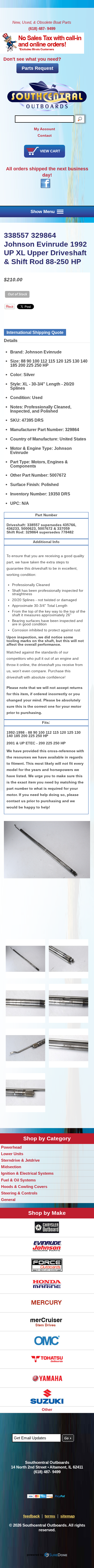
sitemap (67, 1516)
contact (45, 135)
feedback (31, 1516)
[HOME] (47, 96)
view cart (50, 151)
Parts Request (37, 68)
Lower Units (12, 1154)
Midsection (11, 1167)
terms (50, 1516)
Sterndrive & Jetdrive (20, 1160)
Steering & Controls (19, 1193)
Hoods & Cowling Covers (24, 1186)
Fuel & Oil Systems (18, 1180)
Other (47, 1409)
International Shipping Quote (35, 332)
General (8, 1199)
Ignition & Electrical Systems (27, 1173)
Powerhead (11, 1147)
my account (44, 129)
